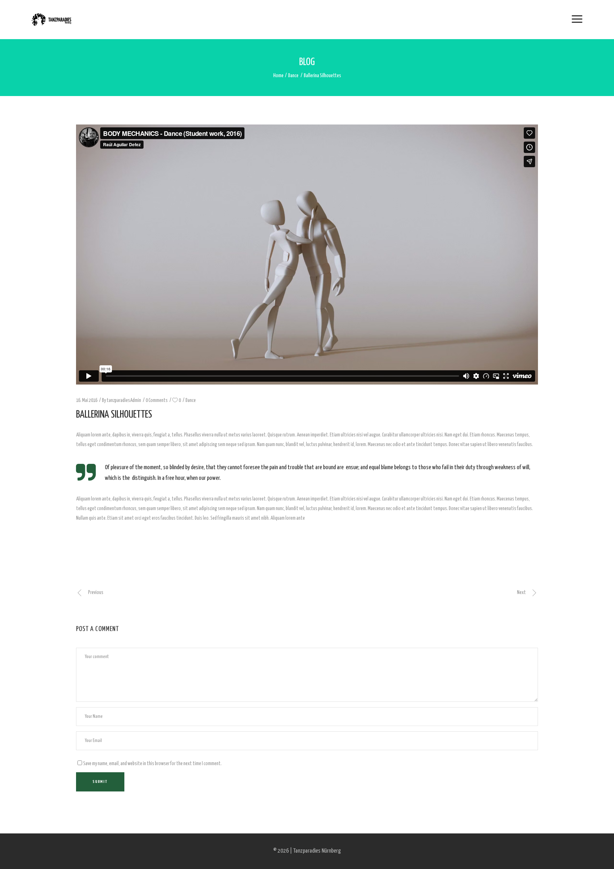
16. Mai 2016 (86, 400)
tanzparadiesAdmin (124, 400)
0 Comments (157, 400)
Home (278, 75)
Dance (293, 75)
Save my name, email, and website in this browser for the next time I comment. (152, 763)
